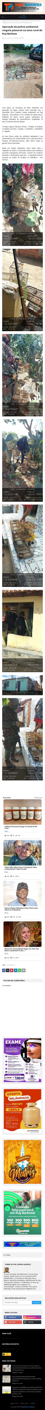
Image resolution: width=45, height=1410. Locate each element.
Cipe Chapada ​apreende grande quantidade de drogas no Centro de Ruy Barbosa (27, 1378)
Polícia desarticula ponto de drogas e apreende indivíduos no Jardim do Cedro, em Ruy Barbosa (27, 1368)
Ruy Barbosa (16, 21)
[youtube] (13, 1322)
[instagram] (32, 1317)
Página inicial (6, 21)
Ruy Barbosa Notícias (28, 1407)
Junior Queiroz (8, 38)
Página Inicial (14, 1403)
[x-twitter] (32, 1322)
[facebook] (13, 1317)
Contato (32, 1403)
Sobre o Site (24, 1403)
